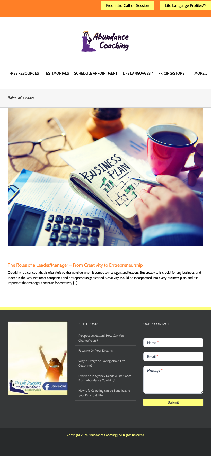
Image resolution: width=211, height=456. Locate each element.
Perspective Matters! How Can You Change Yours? (101, 338)
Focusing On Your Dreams (95, 350)
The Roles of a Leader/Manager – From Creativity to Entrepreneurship (75, 265)
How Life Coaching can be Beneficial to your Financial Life (104, 393)
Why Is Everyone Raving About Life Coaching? (101, 363)
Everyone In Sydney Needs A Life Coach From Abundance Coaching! (104, 378)
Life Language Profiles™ (185, 5)
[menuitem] (24, 73)
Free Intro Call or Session (127, 5)
